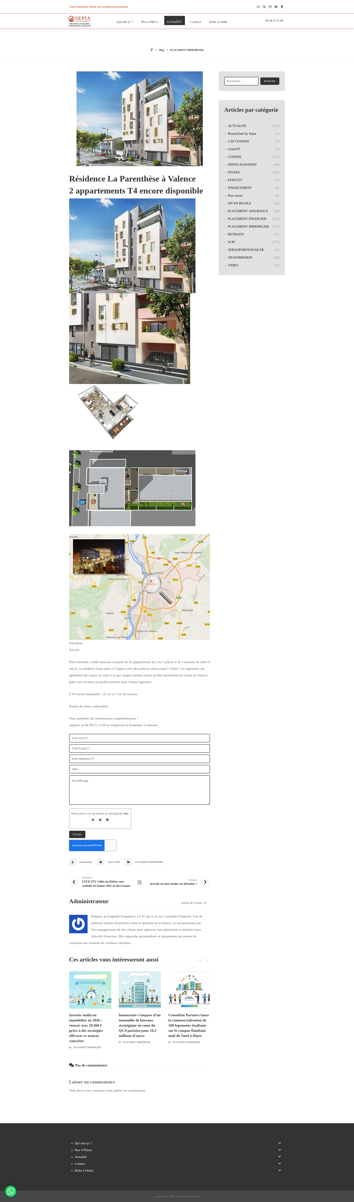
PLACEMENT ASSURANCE (248, 211)
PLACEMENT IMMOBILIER (149, 862)
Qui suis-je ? (83, 1143)
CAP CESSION (238, 141)
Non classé (235, 195)
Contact (80, 1163)
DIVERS (234, 172)
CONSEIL (235, 157)
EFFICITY (235, 180)
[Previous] (200, 960)
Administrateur (85, 862)
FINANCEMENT (240, 188)
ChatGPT (234, 149)
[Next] (206, 960)
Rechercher (270, 81)
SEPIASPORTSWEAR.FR (246, 250)
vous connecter (95, 1090)
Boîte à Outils (84, 1170)
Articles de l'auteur (192, 903)
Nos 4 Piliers (83, 1150)
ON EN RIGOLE (239, 203)
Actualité (81, 1157)
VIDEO (233, 265)
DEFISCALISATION (242, 164)
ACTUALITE (237, 126)
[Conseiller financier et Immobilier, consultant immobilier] (79, 22)
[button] (258, 7)
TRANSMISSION (240, 257)
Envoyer (77, 834)
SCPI (231, 242)
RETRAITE (236, 234)
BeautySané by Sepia (242, 133)
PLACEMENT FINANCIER (247, 219)
